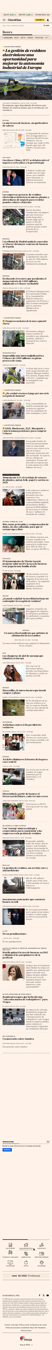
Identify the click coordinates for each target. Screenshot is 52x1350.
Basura (7, 32)
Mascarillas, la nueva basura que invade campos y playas (24, 692)
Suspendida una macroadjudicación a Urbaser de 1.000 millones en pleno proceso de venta (23, 358)
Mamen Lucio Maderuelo (11, 534)
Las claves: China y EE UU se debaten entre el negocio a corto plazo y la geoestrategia (26, 161)
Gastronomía (7, 722)
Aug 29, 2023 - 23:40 (22, 605)
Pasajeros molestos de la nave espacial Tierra (24, 322)
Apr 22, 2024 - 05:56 (14, 487)
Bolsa (16, 38)
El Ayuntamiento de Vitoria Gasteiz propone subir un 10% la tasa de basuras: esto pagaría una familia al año (25, 564)
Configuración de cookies (38, 1325)
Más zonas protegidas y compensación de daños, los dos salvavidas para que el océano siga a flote (25, 527)
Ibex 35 (6, 15)
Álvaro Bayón (19, 438)
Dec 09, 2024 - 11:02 (17, 365)
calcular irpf (10, 1248)
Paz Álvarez (7, 732)
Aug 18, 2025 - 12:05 (31, 251)
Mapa (32, 1327)
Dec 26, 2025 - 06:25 (24, 130)
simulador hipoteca (26, 1248)
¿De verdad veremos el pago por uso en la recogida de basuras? (26, 395)
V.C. (4, 487)
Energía (30, 38)
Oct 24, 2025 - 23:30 (32, 207)
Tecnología (39, 38)
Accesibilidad (25, 1327)
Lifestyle (6, 791)
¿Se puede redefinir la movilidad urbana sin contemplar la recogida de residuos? (25, 600)
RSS (36, 1327)
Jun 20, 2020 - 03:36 (25, 732)
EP (3, 571)
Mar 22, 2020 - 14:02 (11, 766)
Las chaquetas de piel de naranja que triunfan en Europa (23, 657)
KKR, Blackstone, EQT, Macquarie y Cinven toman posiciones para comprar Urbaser (25, 431)
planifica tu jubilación (10, 1257)
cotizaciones (10, 1266)
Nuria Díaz (6, 130)
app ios (26, 1266)
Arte (4, 653)
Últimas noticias (26, 1330)
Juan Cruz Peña (8, 438)
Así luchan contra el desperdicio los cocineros (22, 726)
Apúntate (7, 1150)
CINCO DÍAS (6, 167)
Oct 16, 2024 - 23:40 (22, 400)
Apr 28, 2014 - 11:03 (24, 962)
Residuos (6, 688)
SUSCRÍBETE (40, 20)
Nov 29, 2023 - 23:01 (34, 534)
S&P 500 (22, 15)
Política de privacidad (13, 1327)
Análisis (5, 596)
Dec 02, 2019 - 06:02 (27, 801)
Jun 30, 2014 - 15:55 (11, 938)
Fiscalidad (6, 558)
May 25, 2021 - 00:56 (34, 697)
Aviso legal (14, 1325)
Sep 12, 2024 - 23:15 (33, 438)
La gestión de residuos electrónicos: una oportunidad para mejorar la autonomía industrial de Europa (24, 59)
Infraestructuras (9, 353)
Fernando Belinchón (10, 251)
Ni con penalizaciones (15, 934)
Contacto (7, 1325)
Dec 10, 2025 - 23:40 (19, 167)
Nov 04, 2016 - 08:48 (23, 838)
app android (42, 1266)
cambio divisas (26, 1257)
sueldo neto (41, 1248)
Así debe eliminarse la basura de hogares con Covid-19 (25, 761)
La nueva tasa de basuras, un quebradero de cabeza (25, 124)
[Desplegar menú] (4, 20)
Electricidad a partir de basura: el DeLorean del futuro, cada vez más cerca (25, 795)
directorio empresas (41, 1257)
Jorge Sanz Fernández (10, 801)
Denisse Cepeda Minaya (10, 207)
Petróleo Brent (41, 15)
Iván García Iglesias (10, 906)
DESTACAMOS (8, 37)
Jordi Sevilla (7, 328)
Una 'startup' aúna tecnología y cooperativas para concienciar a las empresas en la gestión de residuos (22, 831)
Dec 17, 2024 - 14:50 (22, 288)
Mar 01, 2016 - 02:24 (31, 906)
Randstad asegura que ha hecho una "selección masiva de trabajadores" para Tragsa (25, 999)
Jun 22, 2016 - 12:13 (32, 875)
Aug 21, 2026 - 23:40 (29, 103)
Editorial (26, 630)
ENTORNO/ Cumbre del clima (13, 522)
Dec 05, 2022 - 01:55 (30, 640)
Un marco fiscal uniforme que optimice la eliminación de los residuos (26, 634)
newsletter (8, 1142)
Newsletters (42, 1327)
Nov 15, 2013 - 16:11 (17, 1006)
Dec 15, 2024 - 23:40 (21, 328)
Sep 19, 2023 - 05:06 (13, 571)
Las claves (6, 157)
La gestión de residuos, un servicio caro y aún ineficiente (25, 869)
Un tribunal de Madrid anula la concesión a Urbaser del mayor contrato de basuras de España (25, 244)
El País (46, 25)
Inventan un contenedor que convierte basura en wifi (24, 901)
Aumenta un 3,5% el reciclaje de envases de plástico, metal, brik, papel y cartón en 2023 (25, 480)
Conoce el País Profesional (26, 1275)
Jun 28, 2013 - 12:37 (23, 1043)
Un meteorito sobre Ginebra (18, 1039)
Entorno (6, 120)
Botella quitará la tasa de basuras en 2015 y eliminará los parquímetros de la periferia (25, 955)
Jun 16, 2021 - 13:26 (23, 663)
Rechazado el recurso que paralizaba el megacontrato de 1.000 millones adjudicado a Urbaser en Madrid (24, 281)
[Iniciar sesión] (47, 20)
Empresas (6, 239)
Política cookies (24, 1325)
